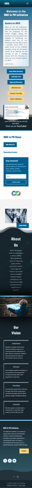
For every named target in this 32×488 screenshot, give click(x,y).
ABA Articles (10, 145)
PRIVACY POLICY (12, 485)
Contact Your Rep (16, 93)
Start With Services (16, 71)
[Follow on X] (5, 461)
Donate (24, 451)
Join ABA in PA (16, 77)
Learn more (23, 225)
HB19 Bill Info (16, 88)
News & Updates (16, 99)
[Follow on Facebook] (10, 461)
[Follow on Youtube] (14, 461)
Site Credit (22, 485)
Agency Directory (16, 82)
